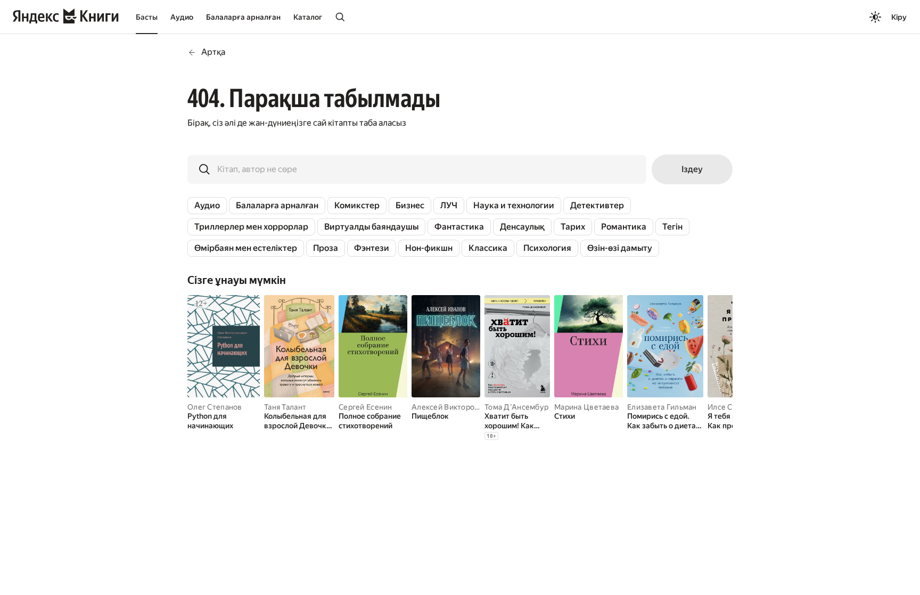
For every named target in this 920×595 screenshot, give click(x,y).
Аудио (181, 17)
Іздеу (692, 169)
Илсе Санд (726, 407)
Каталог (307, 17)
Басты (147, 17)
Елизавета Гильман (662, 407)
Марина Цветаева (586, 407)
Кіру (899, 17)
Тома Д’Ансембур (516, 407)
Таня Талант (285, 407)
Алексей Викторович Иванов (464, 407)
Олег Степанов (214, 407)
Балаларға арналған (243, 17)
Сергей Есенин (365, 407)
